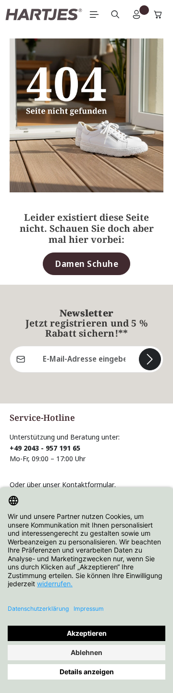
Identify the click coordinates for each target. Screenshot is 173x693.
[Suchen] (115, 14)
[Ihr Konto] (136, 14)
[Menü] (94, 14)
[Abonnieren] (150, 359)
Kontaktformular (88, 484)
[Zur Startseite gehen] (44, 14)
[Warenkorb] (158, 14)
